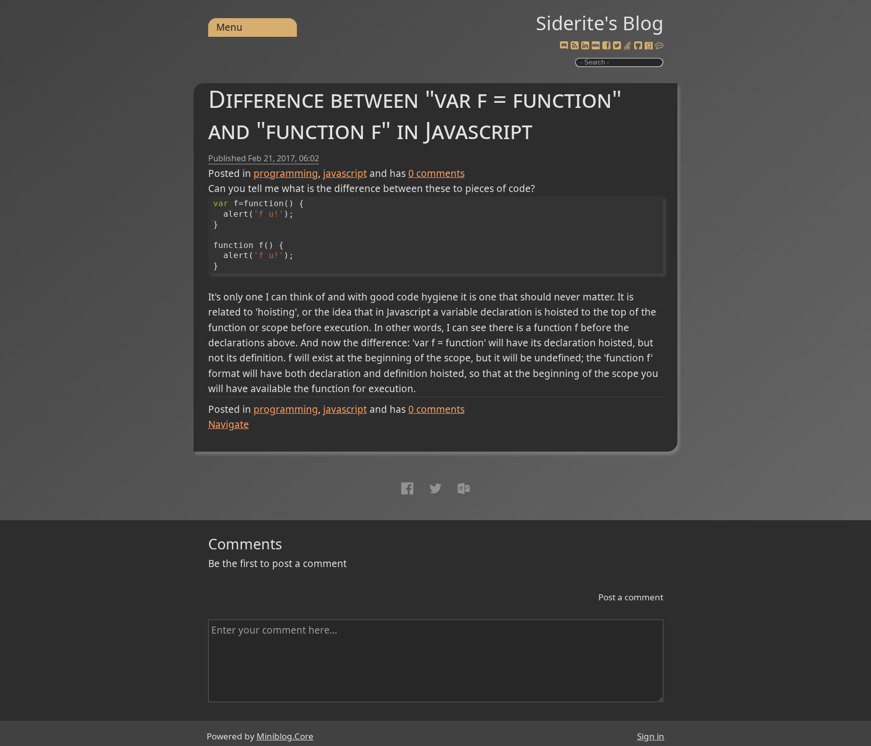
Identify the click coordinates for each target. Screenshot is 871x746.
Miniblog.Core (285, 736)
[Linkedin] (585, 46)
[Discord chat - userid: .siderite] (563, 46)
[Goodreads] (649, 46)
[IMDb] (596, 46)
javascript (345, 173)
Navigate (228, 424)
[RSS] (575, 46)
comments (436, 173)
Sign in (650, 736)
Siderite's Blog (599, 23)
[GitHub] (638, 46)
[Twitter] (617, 46)
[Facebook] (606, 46)
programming (286, 173)
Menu (229, 27)
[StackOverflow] (628, 46)
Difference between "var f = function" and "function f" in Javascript (414, 114)
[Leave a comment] (659, 46)
